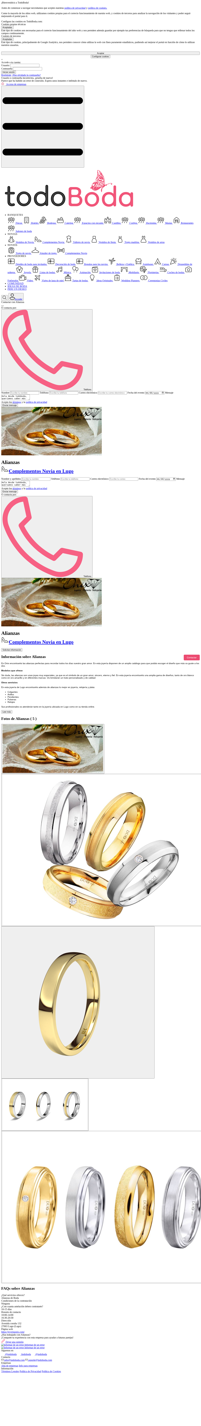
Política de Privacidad (30, 1371)
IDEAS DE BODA (17, 286)
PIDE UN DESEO (17, 289)
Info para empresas (28, 1365)
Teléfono (44, 392)
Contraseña (6, 68)
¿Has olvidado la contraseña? (26, 75)
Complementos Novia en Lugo (41, 471)
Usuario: (5, 65)
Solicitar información (12, 650)
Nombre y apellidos (11, 478)
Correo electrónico (88, 392)
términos (17, 402)
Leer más (7, 712)
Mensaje (169, 392)
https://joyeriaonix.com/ (12, 1332)
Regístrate (6, 75)
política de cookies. (97, 8)
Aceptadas (7, 27)
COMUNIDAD (16, 283)
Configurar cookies (100, 56)
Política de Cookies (51, 1371)
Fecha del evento (136, 392)
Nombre (5, 392)
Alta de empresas (9, 1365)
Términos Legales (10, 1371)
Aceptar (100, 53)
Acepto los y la (24, 402)
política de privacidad (75, 8)
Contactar (192, 657)
